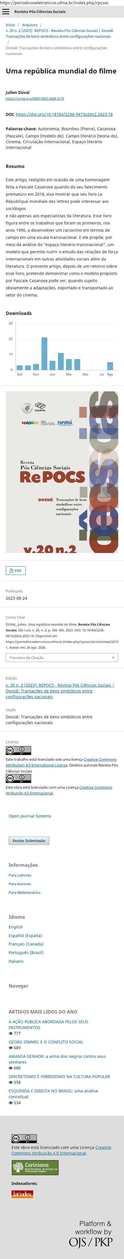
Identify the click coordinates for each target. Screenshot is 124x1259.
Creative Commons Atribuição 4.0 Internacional (61, 1150)
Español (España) (25, 935)
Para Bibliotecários (24, 892)
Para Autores (20, 883)
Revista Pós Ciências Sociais (39, 11)
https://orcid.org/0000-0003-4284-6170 (35, 99)
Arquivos (29, 24)
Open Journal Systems (30, 816)
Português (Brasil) (26, 952)
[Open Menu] (6, 11)
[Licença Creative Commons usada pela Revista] (18, 781)
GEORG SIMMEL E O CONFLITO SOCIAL (46, 1042)
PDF (18, 570)
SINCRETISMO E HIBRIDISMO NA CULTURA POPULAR (59, 1076)
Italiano (16, 961)
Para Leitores (20, 875)
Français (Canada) (26, 944)
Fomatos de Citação (27, 657)
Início (10, 24)
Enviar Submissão (29, 840)
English (16, 927)
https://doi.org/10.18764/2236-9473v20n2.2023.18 (64, 114)
